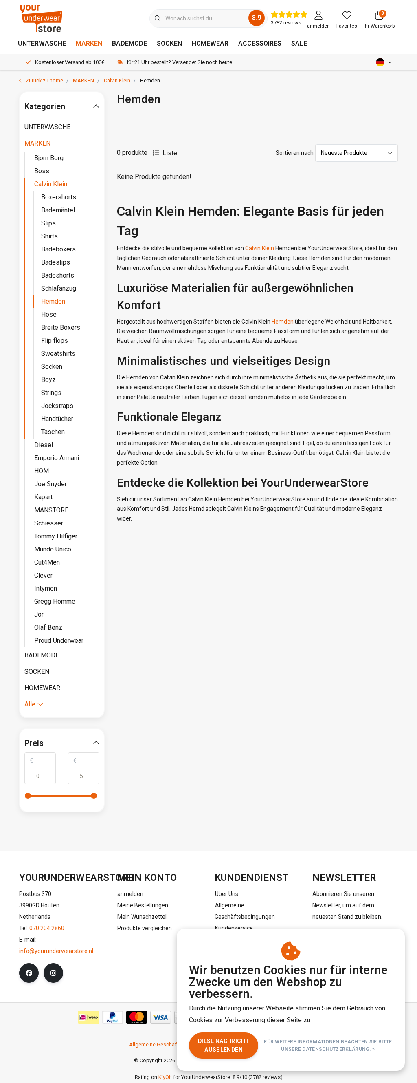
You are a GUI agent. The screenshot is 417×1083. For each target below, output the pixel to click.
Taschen (53, 432)
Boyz (48, 380)
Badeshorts (57, 275)
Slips (48, 223)
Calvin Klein (259, 248)
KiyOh (165, 1077)
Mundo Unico (52, 549)
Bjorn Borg (49, 158)
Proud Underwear (58, 640)
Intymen (45, 588)
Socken (51, 367)
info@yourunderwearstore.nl (56, 951)
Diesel (43, 445)
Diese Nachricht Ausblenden (223, 1045)
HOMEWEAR (210, 43)
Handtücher (57, 419)
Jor (39, 614)
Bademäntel (58, 210)
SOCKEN (169, 43)
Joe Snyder (50, 484)
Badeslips (55, 262)
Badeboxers (58, 249)
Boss (41, 171)
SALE (299, 43)
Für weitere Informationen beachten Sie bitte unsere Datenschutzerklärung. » (328, 1045)
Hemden (283, 321)
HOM (41, 471)
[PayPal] (112, 1017)
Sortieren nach (295, 153)
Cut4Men (47, 562)
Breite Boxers (60, 327)
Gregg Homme (54, 601)
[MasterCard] (136, 1017)
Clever (43, 575)
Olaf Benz (48, 627)
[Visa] (160, 1017)
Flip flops (54, 340)
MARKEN (89, 43)
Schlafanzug (58, 288)
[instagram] (53, 973)
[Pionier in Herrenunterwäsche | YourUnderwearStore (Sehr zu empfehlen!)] (41, 18)
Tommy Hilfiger (55, 536)
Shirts (49, 236)
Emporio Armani (56, 458)
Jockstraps (57, 406)
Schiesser (48, 523)
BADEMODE (129, 43)
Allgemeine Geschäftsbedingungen (171, 1044)
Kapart (43, 497)
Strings (51, 393)
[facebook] (29, 973)
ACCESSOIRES (259, 43)
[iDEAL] (88, 1017)
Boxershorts (58, 197)
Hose (49, 314)
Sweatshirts (58, 353)
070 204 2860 (46, 928)
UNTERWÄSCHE (42, 43)
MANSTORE (51, 510)
